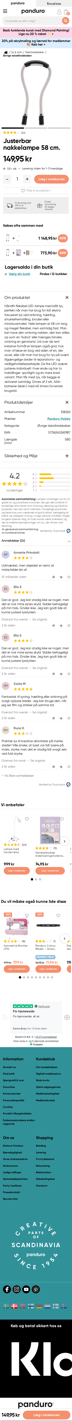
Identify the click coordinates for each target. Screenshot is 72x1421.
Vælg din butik (19, 274)
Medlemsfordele (45, 1100)
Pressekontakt (11, 1192)
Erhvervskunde (11, 1093)
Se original (39, 619)
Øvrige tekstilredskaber (17, 55)
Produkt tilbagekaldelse (17, 1113)
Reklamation (43, 1172)
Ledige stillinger (12, 1172)
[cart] (66, 11)
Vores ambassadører (15, 1159)
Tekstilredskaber (34, 52)
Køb (63, 238)
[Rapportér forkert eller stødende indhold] (68, 577)
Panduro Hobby (58, 419)
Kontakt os (9, 1067)
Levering (41, 1152)
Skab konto (43, 1080)
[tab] (13, 128)
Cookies (8, 1107)
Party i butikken (12, 1185)
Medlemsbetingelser (48, 1093)
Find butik (9, 1073)
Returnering (43, 1165)
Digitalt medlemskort (48, 1073)
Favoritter (9, 1087)
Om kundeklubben (46, 1067)
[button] (7, 179)
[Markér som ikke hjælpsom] (62, 577)
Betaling (41, 1145)
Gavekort (41, 1185)
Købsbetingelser (45, 1178)
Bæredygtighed (12, 1152)
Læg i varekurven (52, 179)
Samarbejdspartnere (15, 1178)
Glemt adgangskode (48, 1087)
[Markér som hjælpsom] (54, 577)
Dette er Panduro (13, 1145)
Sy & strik (16, 52)
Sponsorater (10, 1198)
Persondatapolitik (13, 1100)
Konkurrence (10, 1165)
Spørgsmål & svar (13, 1080)
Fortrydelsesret (45, 1159)
